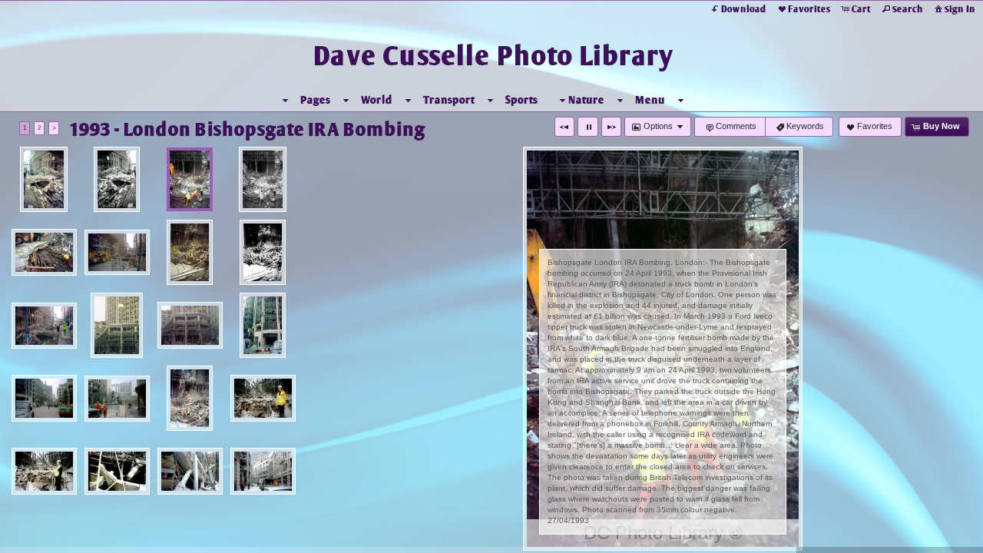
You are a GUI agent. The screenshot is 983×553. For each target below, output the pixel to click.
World (376, 100)
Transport (449, 100)
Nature (586, 100)
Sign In (960, 9)
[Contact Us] (65, 539)
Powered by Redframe (929, 538)
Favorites (809, 9)
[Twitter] (22, 539)
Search (907, 9)
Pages (315, 100)
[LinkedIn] (44, 539)
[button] (564, 127)
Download (743, 9)
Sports (521, 100)
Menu (650, 100)
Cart (861, 9)
